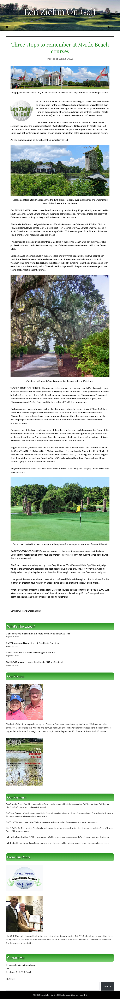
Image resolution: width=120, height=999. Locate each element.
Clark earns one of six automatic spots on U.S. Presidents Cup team (38, 633)
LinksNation (11, 843)
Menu (111, 27)
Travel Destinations (31, 610)
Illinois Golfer (11, 828)
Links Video (11, 837)
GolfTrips (10, 822)
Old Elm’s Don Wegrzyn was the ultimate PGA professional (34, 662)
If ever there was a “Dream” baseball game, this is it (30, 652)
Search (10, 979)
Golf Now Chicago (13, 813)
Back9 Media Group (14, 804)
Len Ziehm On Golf (60, 11)
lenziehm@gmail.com (25, 965)
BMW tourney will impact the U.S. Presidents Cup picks (32, 643)
